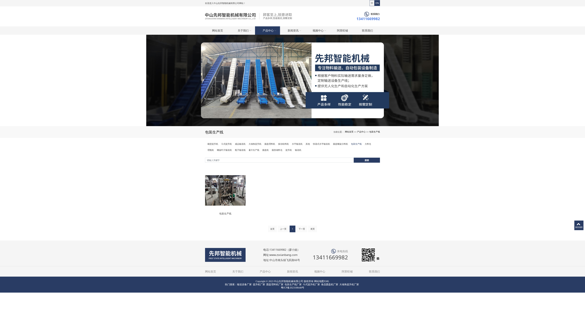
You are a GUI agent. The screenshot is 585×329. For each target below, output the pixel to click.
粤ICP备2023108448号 (292, 287)
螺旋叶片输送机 (224, 150)
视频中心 (319, 271)
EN (377, 3)
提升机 (288, 150)
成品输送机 (240, 143)
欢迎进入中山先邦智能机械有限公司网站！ (225, 3)
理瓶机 (210, 150)
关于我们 (237, 271)
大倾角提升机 (255, 143)
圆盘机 (265, 150)
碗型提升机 (212, 143)
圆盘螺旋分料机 (340, 143)
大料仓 (368, 143)
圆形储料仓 (277, 150)
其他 (308, 143)
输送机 (298, 150)
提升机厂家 (259, 284)
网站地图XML (321, 281)
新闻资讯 (292, 271)
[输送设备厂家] (292, 80)
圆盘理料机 (269, 143)
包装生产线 (374, 131)
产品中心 (361, 131)
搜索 (367, 160)
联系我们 (374, 271)
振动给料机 (283, 143)
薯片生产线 (254, 150)
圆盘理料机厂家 (274, 284)
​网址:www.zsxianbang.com (280, 255)
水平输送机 (297, 143)
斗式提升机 (226, 143)
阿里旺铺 (347, 271)
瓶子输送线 (240, 150)
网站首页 (349, 131)
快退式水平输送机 (321, 143)
